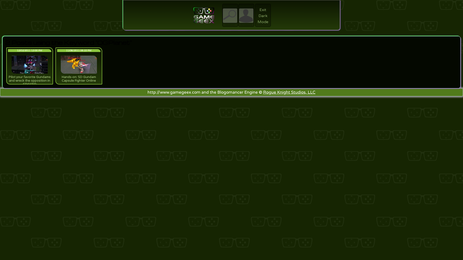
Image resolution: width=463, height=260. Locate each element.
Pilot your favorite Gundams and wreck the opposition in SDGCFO (30, 80)
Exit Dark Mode (263, 15)
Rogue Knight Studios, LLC (289, 92)
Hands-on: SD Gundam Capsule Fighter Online (79, 79)
